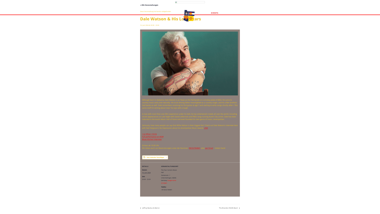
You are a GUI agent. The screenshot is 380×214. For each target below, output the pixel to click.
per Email (209, 148)
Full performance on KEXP (153, 137)
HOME (151, 13)
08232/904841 (194, 148)
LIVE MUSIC (226, 13)
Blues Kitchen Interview (152, 139)
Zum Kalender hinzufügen (155, 157)
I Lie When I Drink (149, 134)
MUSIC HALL (203, 13)
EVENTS (214, 13)
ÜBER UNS (161, 13)
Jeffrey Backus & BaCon (151, 208)
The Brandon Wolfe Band (228, 208)
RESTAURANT (175, 13)
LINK (206, 128)
